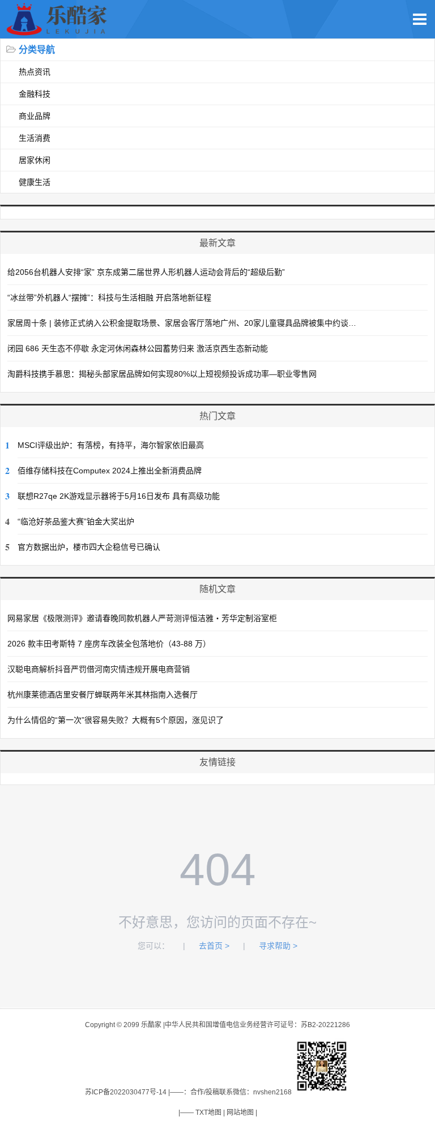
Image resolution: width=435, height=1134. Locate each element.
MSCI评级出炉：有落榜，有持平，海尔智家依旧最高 (111, 445)
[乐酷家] (59, 32)
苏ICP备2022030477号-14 (126, 1092)
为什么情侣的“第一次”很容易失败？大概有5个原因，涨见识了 (115, 720)
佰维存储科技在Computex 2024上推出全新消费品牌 (110, 470)
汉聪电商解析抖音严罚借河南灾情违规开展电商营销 (98, 669)
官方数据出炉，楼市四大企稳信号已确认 (89, 546)
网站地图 (240, 1112)
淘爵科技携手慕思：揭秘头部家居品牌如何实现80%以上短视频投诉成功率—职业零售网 (162, 373)
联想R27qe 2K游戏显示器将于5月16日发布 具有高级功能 (119, 496)
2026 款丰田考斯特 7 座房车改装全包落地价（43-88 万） (109, 643)
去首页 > (214, 945)
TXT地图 (208, 1112)
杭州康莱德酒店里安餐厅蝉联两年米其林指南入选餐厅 (102, 694)
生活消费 (34, 138)
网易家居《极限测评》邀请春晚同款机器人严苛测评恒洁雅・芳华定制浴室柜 (142, 618)
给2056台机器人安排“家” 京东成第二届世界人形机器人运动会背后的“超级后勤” (146, 272)
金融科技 (34, 93)
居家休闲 (34, 160)
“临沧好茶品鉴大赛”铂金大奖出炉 (76, 521)
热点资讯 (34, 71)
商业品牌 (34, 115)
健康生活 (34, 182)
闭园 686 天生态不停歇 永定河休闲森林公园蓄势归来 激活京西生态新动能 (137, 348)
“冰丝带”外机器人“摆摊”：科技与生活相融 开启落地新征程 (109, 297)
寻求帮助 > (278, 945)
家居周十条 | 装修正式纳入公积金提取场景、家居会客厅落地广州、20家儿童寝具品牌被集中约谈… (181, 322)
